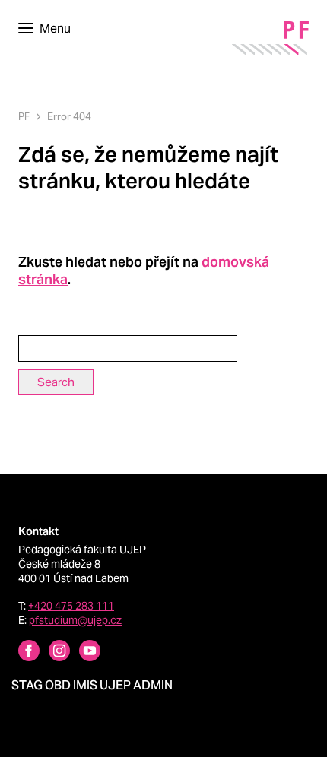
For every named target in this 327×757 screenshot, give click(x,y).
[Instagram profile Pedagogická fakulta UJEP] (50, 652)
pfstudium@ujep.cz (75, 620)
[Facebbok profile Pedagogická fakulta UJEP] (19, 652)
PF (24, 116)
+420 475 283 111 (71, 606)
